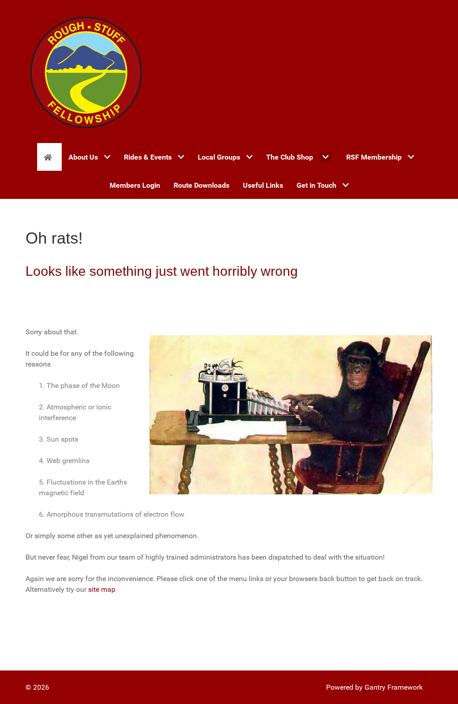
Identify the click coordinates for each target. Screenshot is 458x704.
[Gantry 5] (85, 71)
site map (101, 589)
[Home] (49, 157)
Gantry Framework (394, 687)
